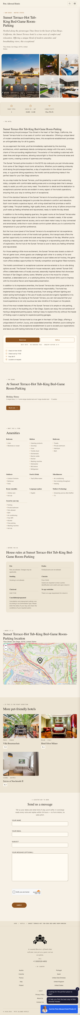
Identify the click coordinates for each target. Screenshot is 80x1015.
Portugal (59, 970)
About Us (40, 998)
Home (15, 923)
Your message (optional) (22, 852)
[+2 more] (69, 86)
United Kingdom (59, 981)
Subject (15, 841)
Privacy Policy (40, 994)
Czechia (21, 974)
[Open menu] (75, 3)
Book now (22, 340)
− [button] (6, 648)
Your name (16, 820)
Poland (21, 985)
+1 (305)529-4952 (40, 961)
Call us (57, 340)
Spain (59, 974)
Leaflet (59, 683)
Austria (21, 970)
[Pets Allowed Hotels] (40, 939)
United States (59, 985)
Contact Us (40, 1002)
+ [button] (6, 645)
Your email (16, 831)
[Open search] (70, 3)
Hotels (22, 923)
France (21, 978)
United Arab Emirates (59, 978)
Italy (21, 981)
